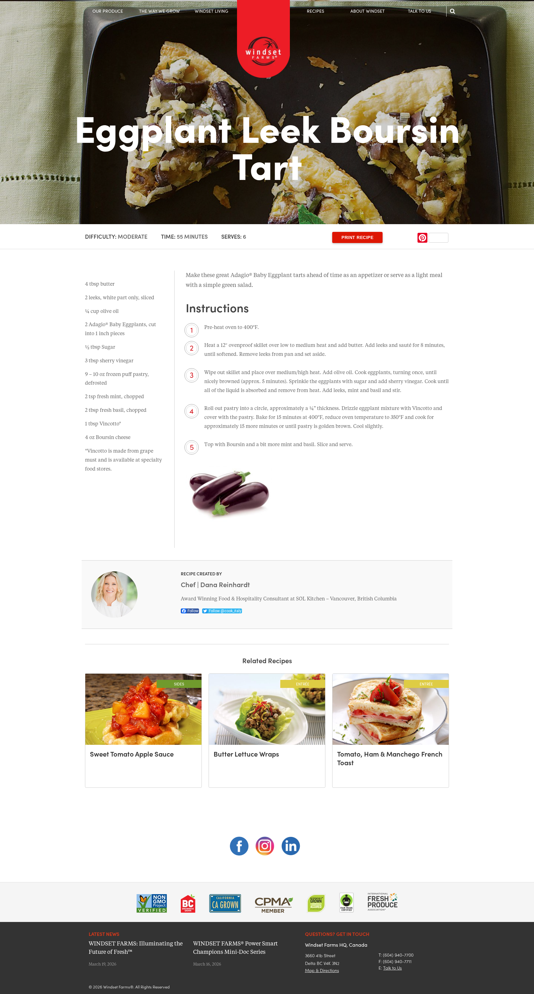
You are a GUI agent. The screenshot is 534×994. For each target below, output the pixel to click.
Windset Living (211, 11)
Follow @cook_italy (225, 611)
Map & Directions (322, 970)
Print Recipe (357, 237)
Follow (193, 611)
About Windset (367, 11)
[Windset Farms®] (263, 77)
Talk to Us (419, 11)
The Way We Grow (159, 11)
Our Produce (107, 11)
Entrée (302, 683)
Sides (179, 683)
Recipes (315, 11)
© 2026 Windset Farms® (111, 987)
